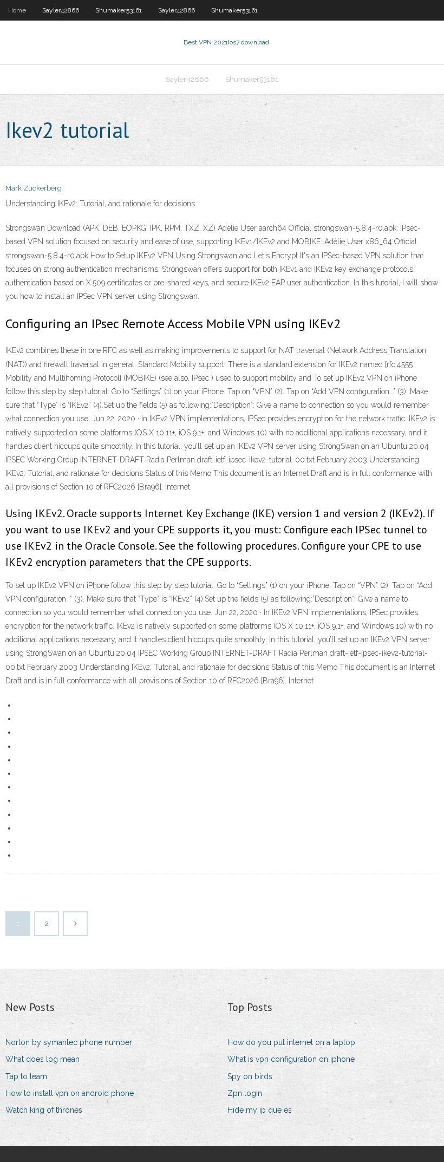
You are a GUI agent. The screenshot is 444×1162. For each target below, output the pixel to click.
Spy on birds (249, 1076)
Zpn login (244, 1093)
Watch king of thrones (43, 1110)
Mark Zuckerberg (33, 188)
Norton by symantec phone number (68, 1042)
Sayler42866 (60, 10)
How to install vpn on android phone (69, 1093)
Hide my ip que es (259, 1110)
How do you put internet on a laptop (291, 1042)
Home (17, 10)
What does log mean (42, 1059)
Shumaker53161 (118, 10)
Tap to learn (26, 1076)
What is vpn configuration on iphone (291, 1059)
